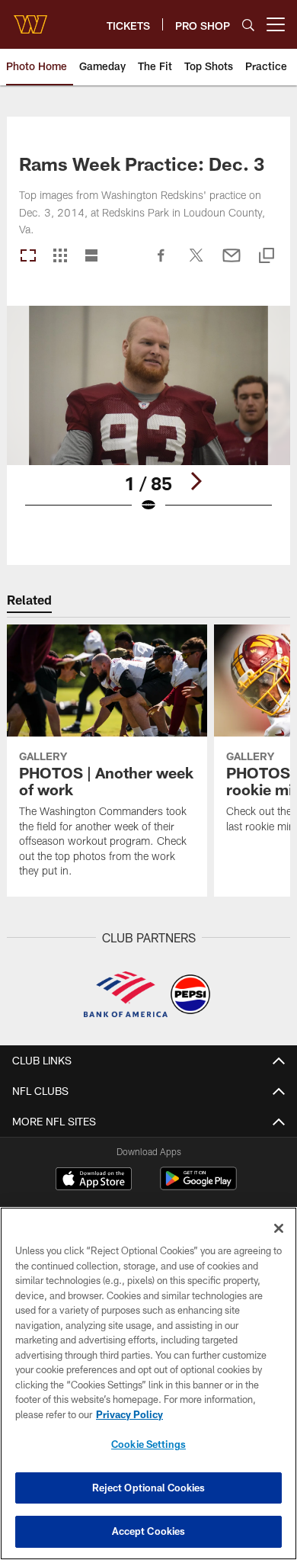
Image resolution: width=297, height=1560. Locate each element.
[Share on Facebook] (161, 263)
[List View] (91, 256)
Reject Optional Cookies (149, 1487)
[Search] (248, 24)
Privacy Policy (129, 1414)
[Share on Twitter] (196, 263)
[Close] (278, 1228)
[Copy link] (266, 256)
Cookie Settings (148, 1444)
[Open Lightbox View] (148, 419)
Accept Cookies (149, 1531)
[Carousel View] (28, 256)
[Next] (196, 481)
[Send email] (231, 263)
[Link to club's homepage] (30, 18)
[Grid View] (59, 256)
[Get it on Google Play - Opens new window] (198, 1186)
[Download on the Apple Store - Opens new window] (93, 1180)
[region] (148, 1383)
